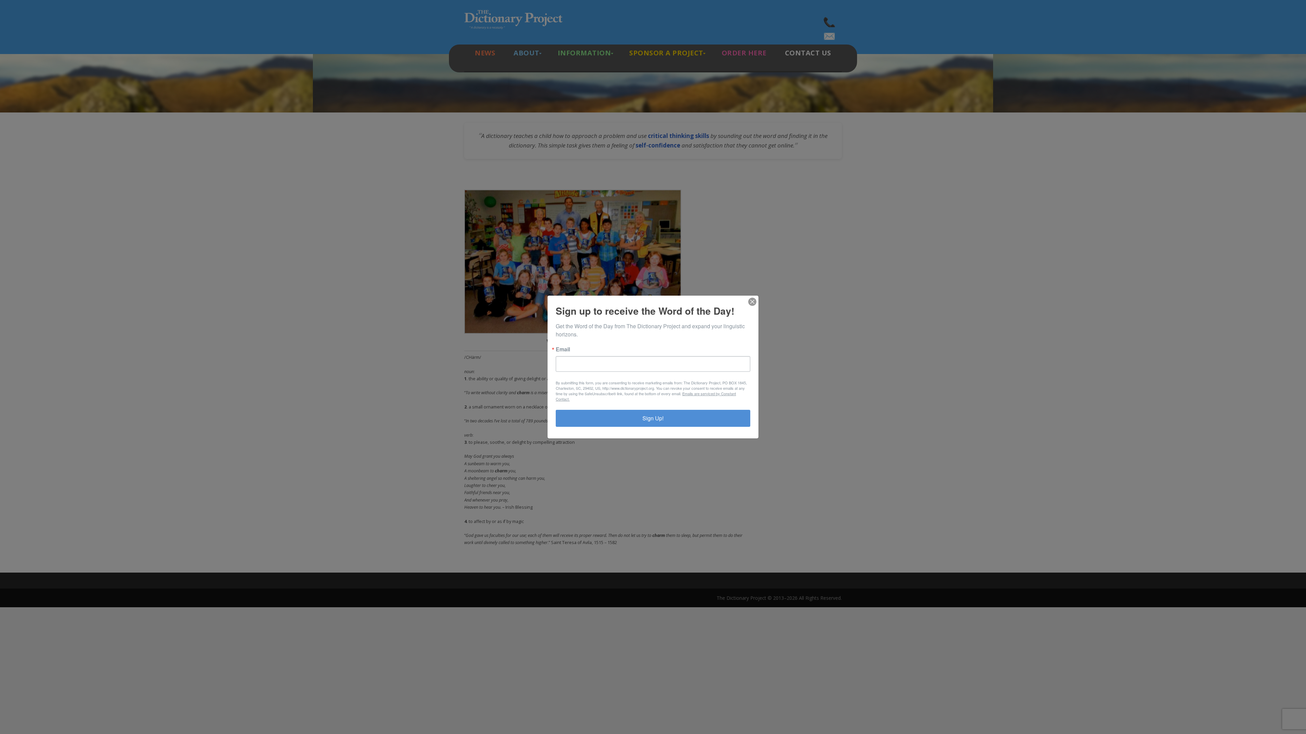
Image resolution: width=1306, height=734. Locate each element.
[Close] (752, 302)
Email (563, 349)
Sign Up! (653, 418)
